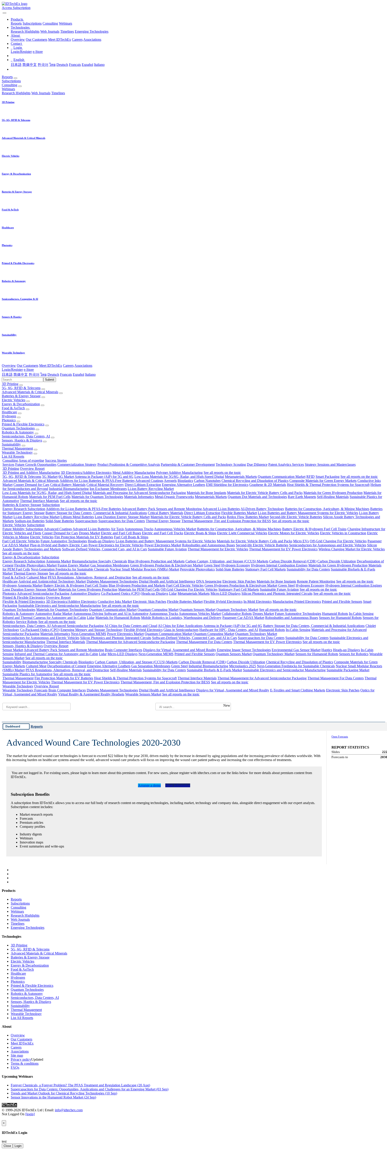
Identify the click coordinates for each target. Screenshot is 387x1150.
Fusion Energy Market (73, 565)
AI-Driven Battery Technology (262, 509)
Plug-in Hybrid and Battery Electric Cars (59, 545)
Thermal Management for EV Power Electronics (283, 549)
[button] (17, 19)
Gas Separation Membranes (109, 565)
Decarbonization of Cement (66, 666)
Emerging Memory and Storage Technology (91, 630)
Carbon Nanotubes (207, 481)
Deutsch (62, 65)
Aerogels (170, 481)
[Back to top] (2, 1118)
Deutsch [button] (53, 374)
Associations (92, 39)
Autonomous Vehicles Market (175, 529)
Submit (49, 379)
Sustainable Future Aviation (167, 549)
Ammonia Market (58, 561)
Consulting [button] (9, 85)
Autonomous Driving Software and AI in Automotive (110, 614)
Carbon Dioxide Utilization (336, 561)
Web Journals (49, 31)
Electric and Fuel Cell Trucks (162, 533)
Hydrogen (9, 416)
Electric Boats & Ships (200, 533)
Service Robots (26, 622)
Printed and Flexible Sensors (342, 601)
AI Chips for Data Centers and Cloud (130, 626)
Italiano (99, 65)
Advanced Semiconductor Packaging (43, 593)
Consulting (50, 23)
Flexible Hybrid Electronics (223, 601)
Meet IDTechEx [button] (50, 365)
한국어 (43, 65)
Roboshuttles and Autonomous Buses (208, 545)
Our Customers (36, 39)
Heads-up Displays (101, 541)
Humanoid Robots (335, 614)
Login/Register (21, 52)
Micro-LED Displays (226, 593)
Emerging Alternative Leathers (183, 485)
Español (87, 65)
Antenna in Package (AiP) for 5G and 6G (104, 476)
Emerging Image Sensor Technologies (244, 650)
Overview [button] (9, 365)
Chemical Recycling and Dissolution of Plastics (254, 481)
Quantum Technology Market (237, 609)
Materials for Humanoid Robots (117, 618)
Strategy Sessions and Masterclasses (330, 464)
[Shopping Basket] (2, 12)
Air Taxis (117, 529)
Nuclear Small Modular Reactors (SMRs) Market (144, 569)
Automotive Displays (85, 593)
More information (177, 785)
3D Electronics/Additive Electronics (86, 472)
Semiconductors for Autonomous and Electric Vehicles (327, 545)
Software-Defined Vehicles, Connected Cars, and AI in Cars (104, 549)
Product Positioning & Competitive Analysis (128, 464)
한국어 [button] (34, 374)
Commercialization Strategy (77, 464)
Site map (17, 1055)
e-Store (38, 52)
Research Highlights (25, 31)
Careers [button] (68, 365)
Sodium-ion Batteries (30, 521)
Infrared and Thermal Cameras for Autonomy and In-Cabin (44, 618)
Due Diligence (257, 464)
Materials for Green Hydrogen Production (333, 493)
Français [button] (66, 374)
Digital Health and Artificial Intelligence (167, 581)
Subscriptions (32, 23)
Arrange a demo (149, 785)
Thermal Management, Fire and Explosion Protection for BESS (226, 521)
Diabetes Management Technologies (112, 581)
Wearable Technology (17, 452)
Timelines (67, 31)
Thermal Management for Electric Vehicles (218, 549)
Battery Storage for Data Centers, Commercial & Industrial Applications (96, 513)
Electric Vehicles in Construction (343, 533)
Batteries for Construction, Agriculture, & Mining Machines (327, 509)
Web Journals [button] (40, 93)
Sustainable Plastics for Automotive (27, 674)
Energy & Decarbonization (21, 404)
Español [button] (78, 374)
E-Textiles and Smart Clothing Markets (297, 690)
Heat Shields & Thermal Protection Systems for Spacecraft (328, 485)
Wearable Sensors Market (143, 694)
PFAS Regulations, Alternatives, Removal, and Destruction (89, 577)
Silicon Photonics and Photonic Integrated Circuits (276, 593)
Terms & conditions (25, 1063)
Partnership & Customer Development (188, 464)
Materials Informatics (139, 497)
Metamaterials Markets (241, 476)
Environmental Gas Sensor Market (296, 650)
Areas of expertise (31, 460)
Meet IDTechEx (59, 39)
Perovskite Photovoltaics (197, 569)
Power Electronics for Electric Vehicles (116, 545)
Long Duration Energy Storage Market (122, 517)
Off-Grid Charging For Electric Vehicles (338, 541)
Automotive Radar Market (53, 614)
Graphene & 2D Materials (267, 485)
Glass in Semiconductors (180, 630)
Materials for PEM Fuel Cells (50, 497)
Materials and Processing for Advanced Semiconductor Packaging (139, 493)
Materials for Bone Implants (206, 493)
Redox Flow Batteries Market (248, 517)
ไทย (52, 65)
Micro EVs (301, 541)
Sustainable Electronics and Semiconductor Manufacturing (59, 605)
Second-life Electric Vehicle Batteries (296, 517)
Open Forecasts (339, 736)
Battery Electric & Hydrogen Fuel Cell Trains (314, 529)
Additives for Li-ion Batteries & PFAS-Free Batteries (97, 481)
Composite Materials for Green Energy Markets (323, 481)
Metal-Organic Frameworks (174, 497)
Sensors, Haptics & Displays (22, 440)
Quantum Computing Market (158, 609)
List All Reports (13, 456)
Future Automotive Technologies (64, 541)
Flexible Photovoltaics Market (35, 565)
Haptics (326, 650)
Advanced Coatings (149, 481)
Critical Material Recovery (105, 485)
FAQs (15, 1067)
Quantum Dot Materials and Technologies (257, 497)
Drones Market (89, 533)
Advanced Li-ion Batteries (221, 509)
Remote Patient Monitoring (316, 581)
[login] (30, 1114)
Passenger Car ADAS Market (243, 618)
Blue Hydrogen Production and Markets (156, 561)
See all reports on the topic (222, 472)
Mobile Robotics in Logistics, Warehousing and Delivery (181, 618)
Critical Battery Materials (68, 485)
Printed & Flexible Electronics (23, 424)
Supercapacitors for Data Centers (121, 521)
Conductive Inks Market (115, 601)
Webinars (65, 23)
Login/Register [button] (12, 369)
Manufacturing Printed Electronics (297, 601)
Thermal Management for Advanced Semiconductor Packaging (130, 642)
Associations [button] (83, 365)
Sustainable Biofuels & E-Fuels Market (214, 670)
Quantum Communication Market (281, 476)
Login (18, 1146)
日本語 (16, 65)
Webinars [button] (8, 89)
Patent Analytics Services (286, 464)
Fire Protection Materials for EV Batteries (83, 537)
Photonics (9, 420)
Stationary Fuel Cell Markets (265, 569)
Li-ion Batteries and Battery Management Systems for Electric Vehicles (308, 513)
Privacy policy (21, 1059)
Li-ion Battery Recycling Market (151, 489)
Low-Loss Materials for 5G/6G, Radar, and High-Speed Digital (179, 476)
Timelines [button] (58, 93)
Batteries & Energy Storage (21, 396)
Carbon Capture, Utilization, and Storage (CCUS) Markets (226, 561)
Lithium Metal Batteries (77, 517)
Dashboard (12, 726)
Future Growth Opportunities (35, 464)
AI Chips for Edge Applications (180, 626)
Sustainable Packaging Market (348, 670)
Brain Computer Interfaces (123, 650)
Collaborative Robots (237, 614)
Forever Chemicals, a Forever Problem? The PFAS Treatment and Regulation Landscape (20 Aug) (80, 1085)
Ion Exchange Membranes (108, 489)
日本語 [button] (7, 374)
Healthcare (9, 412)
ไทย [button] (43, 374)
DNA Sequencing (208, 581)
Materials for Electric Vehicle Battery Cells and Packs (265, 493)
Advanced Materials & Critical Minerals (30, 392)
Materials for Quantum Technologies (97, 497)
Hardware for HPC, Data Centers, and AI (228, 630)
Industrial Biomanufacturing (69, 489)
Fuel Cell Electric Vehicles (21, 541)
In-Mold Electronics (257, 601)
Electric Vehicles (13, 400)
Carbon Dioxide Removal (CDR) (292, 561)
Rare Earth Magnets (302, 497)
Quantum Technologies (18, 428)
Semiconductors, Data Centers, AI (26, 436)
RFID (310, 476)
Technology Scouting (231, 464)
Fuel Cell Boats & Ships (131, 537)
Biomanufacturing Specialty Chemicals (99, 561)
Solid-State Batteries (59, 521)
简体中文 (29, 65)
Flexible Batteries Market (239, 513)
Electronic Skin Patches (239, 581)
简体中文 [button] (20, 374)
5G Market (50, 476)
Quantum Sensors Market (197, 609)
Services (8, 464)
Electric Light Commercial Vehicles (242, 533)
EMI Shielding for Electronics (227, 485)
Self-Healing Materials (333, 497)
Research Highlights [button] (16, 93)
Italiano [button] (90, 374)
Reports (16, 23)
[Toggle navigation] (4, 13)
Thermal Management (17, 448)
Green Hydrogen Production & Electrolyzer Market (166, 565)
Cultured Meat (36, 577)
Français (75, 65)
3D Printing (10, 384)
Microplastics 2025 (242, 666)
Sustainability (11, 444)
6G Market (66, 476)
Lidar (173, 593)
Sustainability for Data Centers (308, 569)
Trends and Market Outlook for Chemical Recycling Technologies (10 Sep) (64, 1093)
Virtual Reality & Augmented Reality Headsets (91, 694)
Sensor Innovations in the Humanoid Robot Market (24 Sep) (53, 1097)
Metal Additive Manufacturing (133, 472)
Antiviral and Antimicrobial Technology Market (52, 581)
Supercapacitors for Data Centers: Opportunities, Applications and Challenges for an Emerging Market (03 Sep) (89, 1089)
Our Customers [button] (27, 365)
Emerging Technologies (91, 31)
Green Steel (212, 565)
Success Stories (56, 460)
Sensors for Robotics (353, 654)
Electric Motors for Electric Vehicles (293, 533)
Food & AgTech (13, 408)
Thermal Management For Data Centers (204, 642)
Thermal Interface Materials (39, 501)
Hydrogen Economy (235, 565)
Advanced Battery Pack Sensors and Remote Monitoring (162, 509)
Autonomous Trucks (139, 529)
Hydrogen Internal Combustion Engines (279, 565)
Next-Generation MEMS (88, 634)
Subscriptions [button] (11, 81)
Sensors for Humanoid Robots (340, 618)
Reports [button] (7, 77)
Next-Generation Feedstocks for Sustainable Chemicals (70, 569)
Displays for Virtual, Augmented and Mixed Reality (179, 650)
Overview (18, 39)
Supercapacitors (86, 521)
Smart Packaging (328, 476)
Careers (77, 39)
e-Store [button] (29, 369)
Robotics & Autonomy (18, 432)
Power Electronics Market (162, 545)
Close (7, 1146)
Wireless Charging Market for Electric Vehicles (351, 549)
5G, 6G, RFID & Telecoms (21, 388)
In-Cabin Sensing (361, 614)
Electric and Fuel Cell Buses (121, 533)
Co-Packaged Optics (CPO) (120, 593)
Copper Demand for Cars (31, 485)
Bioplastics (185, 481)
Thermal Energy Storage (163, 521)
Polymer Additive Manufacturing (179, 472)
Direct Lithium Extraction (143, 485)
